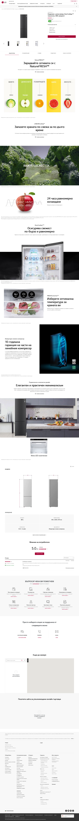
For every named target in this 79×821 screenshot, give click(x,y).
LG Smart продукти (8, 771)
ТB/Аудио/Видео (8, 755)
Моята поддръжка (55, 755)
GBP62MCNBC (36, 583)
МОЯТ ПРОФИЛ (54, 757)
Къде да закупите (62, 36)
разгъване (75, 24)
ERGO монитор (30, 765)
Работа (53, 769)
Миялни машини (19, 763)
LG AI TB (42, 801)
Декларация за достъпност (45, 788)
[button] (23, 26)
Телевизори (7, 757)
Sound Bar (6, 760)
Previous (3, 44)
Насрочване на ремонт (44, 778)
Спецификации (25, 53)
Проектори (6, 763)
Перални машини (19, 760)
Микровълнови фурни (20, 765)
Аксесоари (18, 768)
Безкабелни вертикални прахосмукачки (20, 786)
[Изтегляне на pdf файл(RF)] (50, 21)
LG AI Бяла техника (43, 802)
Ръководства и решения (44, 767)
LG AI (41, 797)
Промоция (54, 784)
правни (55, 815)
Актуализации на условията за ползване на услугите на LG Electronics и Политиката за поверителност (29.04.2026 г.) (35, 6)
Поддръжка (53, 53)
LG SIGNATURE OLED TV (55, 781)
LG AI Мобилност (43, 804)
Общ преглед (12, 53)
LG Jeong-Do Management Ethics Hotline (69, 816)
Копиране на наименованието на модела (52, 12)
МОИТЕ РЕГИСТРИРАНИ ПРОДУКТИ (55, 759)
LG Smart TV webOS (8, 769)
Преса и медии (54, 773)
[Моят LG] (74, 3)
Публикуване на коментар (70, 568)
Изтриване (72, 560)
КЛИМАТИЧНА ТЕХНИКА (21, 788)
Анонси (42, 785)
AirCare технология (20, 797)
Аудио (6, 765)
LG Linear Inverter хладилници (21, 781)
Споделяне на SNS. (75, 10)
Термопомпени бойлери (20, 794)
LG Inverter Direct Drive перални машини (22, 779)
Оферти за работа (54, 770)
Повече (72, 738)
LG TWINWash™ (19, 775)
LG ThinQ (18, 782)
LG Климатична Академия (21, 796)
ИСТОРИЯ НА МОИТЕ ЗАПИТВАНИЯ (55, 761)
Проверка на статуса (44, 773)
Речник (41, 790)
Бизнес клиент (73, 1)
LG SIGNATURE (54, 777)
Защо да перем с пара (20, 769)
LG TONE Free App (8, 766)
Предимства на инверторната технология (21, 772)
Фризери (18, 758)
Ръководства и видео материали (44, 762)
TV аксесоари (7, 758)
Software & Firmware (44, 765)
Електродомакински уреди (21, 755)
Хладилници (19, 757)
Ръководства (43, 764)
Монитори (30, 757)
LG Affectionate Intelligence (44, 799)
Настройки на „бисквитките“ (48, 815)
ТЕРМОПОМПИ (19, 793)
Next (43, 44)
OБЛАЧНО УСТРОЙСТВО (32, 760)
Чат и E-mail (42, 770)
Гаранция (42, 780)
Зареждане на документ (44, 787)
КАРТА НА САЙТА (7, 815)
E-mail (41, 742)
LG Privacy (16, 816)
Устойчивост (54, 772)
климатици (19, 790)
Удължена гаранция (44, 782)
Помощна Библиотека (44, 760)
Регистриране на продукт (44, 757)
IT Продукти (30, 755)
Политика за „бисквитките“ (39, 815)
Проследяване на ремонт (45, 779)
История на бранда (55, 779)
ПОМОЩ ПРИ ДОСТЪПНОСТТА (9, 816)
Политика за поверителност (29, 815)
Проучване (42, 774)
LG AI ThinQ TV (7, 768)
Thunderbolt (30, 763)
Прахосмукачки (19, 784)
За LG (53, 765)
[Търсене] (76, 3)
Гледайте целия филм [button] (40, 71)
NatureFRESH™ (19, 773)
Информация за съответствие (45, 792)
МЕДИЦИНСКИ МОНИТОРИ (32, 758)
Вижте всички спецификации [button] (39, 535)
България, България (10, 810)
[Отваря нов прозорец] (66, 811)
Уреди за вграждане (20, 766)
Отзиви (39, 53)
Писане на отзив (50, 19)
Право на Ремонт (43, 793)
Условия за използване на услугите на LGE (18, 815)
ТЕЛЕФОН (42, 771)
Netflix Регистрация (8, 772)
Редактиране (67, 560)
